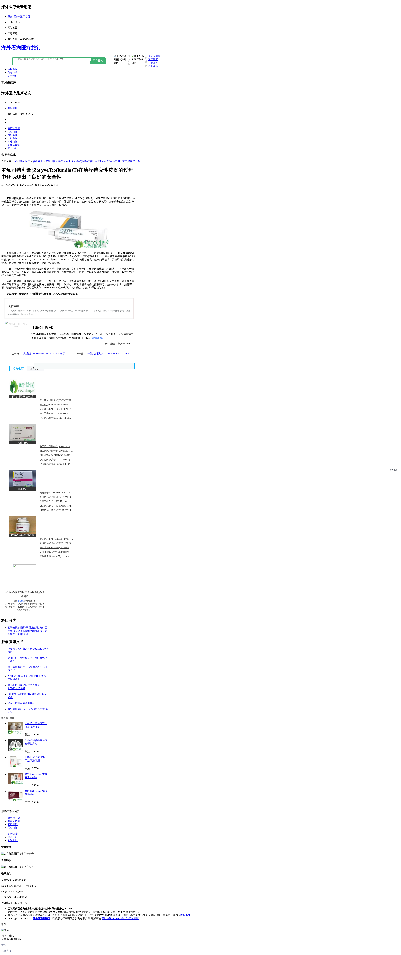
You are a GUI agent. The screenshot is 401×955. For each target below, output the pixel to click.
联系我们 (13, 837)
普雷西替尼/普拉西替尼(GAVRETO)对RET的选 (62, 501)
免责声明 (13, 72)
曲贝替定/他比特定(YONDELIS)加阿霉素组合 (62, 451)
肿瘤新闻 (13, 69)
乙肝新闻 (153, 66)
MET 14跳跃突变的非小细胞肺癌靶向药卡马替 (62, 552)
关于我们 (13, 76)
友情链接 (13, 833)
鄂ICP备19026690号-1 (114, 918)
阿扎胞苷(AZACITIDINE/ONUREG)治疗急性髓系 (63, 455)
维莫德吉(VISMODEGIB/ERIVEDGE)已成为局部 (63, 493)
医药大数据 (154, 56)
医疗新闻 (153, 59)
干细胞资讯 (22, 634)
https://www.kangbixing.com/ (62, 294)
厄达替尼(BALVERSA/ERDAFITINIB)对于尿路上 (63, 405)
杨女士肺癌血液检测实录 (21, 703)
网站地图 (13, 840)
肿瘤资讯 (38, 161)
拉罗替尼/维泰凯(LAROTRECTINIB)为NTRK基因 (63, 418)
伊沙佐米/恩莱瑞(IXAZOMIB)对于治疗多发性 (61, 464)
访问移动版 (132, 918)
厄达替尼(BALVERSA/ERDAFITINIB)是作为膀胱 (63, 539)
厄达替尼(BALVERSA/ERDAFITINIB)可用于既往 (63, 409)
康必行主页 (14, 817)
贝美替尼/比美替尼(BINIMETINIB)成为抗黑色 (62, 506)
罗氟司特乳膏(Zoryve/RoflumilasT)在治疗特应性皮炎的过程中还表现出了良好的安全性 (92, 161)
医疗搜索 (98, 60)
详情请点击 (98, 338)
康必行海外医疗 (21, 161)
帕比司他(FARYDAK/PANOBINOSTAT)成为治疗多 (64, 413)
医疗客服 (13, 108)
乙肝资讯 (13, 627)
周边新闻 (21, 631)
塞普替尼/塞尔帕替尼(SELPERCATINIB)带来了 (62, 556)
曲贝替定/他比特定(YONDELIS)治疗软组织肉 (62, 446)
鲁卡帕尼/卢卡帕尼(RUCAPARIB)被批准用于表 (62, 543)
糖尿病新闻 (14, 145)
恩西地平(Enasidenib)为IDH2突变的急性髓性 (61, 547)
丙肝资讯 (23, 627)
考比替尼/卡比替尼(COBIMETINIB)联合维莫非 (62, 400)
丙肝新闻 (153, 62)
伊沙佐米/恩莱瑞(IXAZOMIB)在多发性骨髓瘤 (61, 459)
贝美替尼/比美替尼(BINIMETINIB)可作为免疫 (62, 510)
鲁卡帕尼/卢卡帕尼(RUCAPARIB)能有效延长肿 (62, 497)
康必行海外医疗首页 (19, 16)
